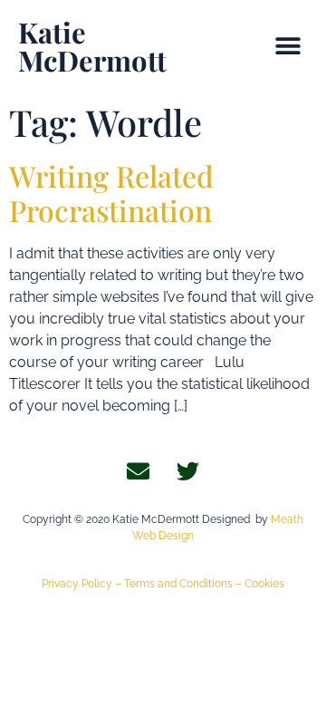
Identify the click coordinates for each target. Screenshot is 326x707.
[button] (287, 46)
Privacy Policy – (83, 583)
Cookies (264, 583)
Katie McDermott (92, 46)
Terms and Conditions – (184, 583)
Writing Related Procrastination (111, 192)
